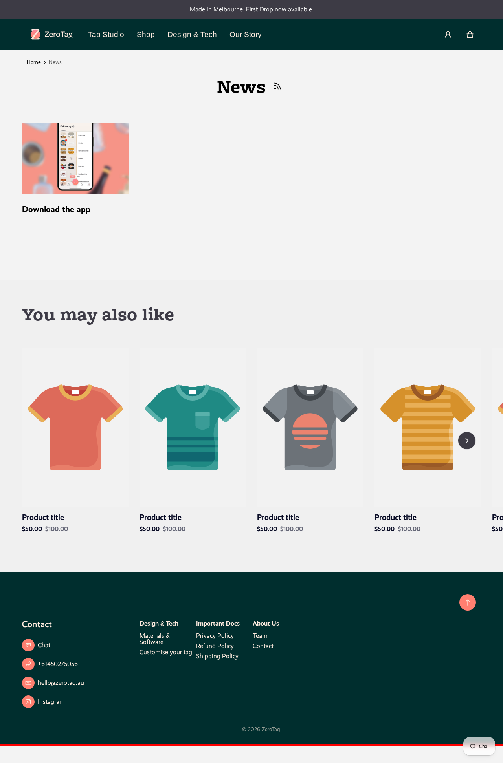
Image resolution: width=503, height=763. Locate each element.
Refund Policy (215, 646)
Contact (263, 646)
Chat (44, 645)
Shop (146, 34)
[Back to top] (467, 602)
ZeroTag (271, 729)
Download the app (56, 209)
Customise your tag (166, 652)
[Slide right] (466, 440)
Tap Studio (106, 34)
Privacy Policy (215, 635)
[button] (470, 35)
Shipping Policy (217, 656)
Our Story (245, 34)
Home (34, 62)
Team (260, 635)
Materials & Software (155, 639)
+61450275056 (58, 664)
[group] (81, 441)
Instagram (51, 701)
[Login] (448, 35)
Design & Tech (192, 34)
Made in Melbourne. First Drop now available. (252, 9)
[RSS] (277, 86)
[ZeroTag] (51, 34)
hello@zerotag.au (61, 682)
